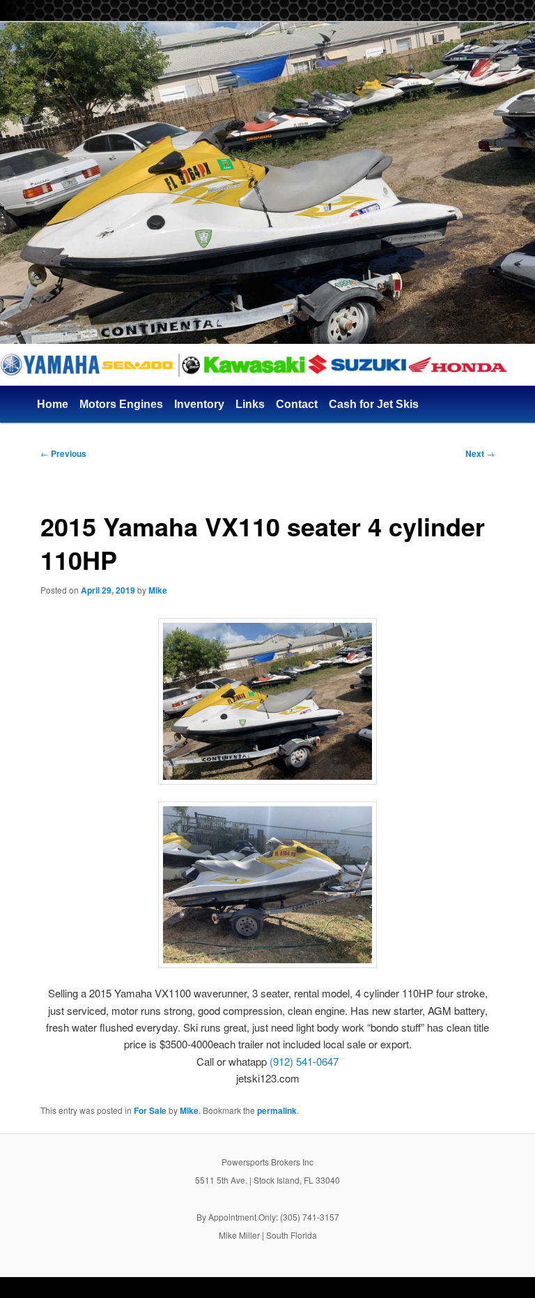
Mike (157, 590)
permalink (277, 1110)
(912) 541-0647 (304, 1061)
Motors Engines (121, 404)
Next (480, 453)
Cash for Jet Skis (374, 404)
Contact (297, 404)
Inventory (199, 404)
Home (52, 404)
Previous (63, 453)
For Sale (150, 1110)
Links (250, 404)
